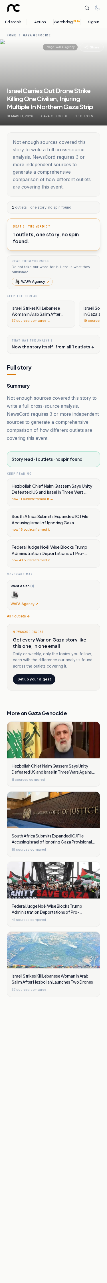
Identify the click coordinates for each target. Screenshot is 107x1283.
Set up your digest (34, 679)
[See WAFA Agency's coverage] (15, 595)
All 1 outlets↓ (18, 616)
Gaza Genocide (37, 35)
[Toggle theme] (97, 8)
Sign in (93, 21)
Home (11, 35)
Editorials (13, 21)
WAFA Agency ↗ (24, 604)
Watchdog (67, 21)
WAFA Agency (35, 281)
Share (94, 47)
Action (40, 21)
